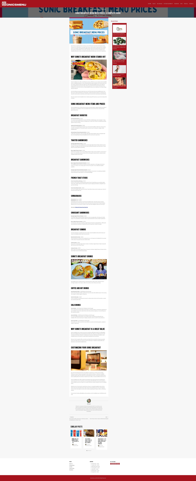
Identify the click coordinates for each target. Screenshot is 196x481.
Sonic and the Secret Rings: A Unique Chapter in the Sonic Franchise (101, 441)
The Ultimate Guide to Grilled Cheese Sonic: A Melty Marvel (88, 440)
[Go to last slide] (73, 439)
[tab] (87, 450)
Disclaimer (71, 469)
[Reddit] (119, 464)
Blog (154, 3)
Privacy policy (71, 465)
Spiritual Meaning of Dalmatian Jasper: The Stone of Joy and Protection (119, 62)
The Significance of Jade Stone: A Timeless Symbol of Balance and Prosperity (119, 47)
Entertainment (168, 3)
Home (149, 3)
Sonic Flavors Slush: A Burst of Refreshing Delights (99, 418)
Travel (186, 3)
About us (71, 463)
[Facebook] (111, 464)
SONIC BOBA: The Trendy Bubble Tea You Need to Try (75, 440)
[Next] (105, 439)
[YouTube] (115, 464)
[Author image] (73, 444)
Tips (181, 3)
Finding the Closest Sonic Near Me (81, 207)
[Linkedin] (117, 464)
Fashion (176, 3)
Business (159, 3)
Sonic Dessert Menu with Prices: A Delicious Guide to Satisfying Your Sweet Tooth (78, 419)
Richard (96, 15)
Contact (70, 466)
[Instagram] (113, 464)
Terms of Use (71, 468)
